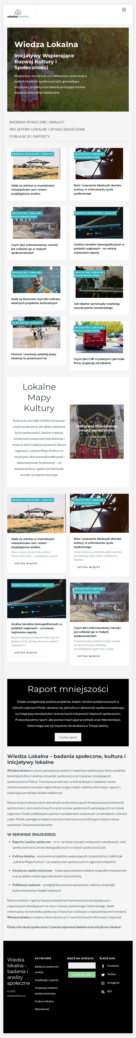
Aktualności (42, 1009)
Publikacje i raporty (29, 136)
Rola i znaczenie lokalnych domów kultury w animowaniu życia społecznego (97, 189)
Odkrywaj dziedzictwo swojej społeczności (97, 428)
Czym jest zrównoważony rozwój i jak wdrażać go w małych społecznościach (34, 249)
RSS (109, 991)
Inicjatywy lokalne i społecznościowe (47, 129)
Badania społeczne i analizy (37, 122)
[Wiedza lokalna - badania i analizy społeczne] (18, 17)
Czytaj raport (68, 737)
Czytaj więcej (26, 563)
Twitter (111, 974)
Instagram (113, 982)
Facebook (113, 965)
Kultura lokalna (44, 1001)
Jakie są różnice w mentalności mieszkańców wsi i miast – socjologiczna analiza (32, 189)
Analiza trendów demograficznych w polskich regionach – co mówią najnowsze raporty (99, 248)
